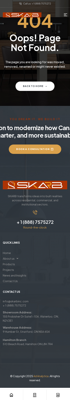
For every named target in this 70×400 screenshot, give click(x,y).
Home (7, 253)
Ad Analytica (41, 376)
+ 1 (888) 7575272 (35, 222)
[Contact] (58, 395)
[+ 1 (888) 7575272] (35, 212)
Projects (8, 269)
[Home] (11, 395)
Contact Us (10, 281)
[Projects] (35, 395)
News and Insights (14, 275)
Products (9, 264)
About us (9, 258)
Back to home (33, 86)
